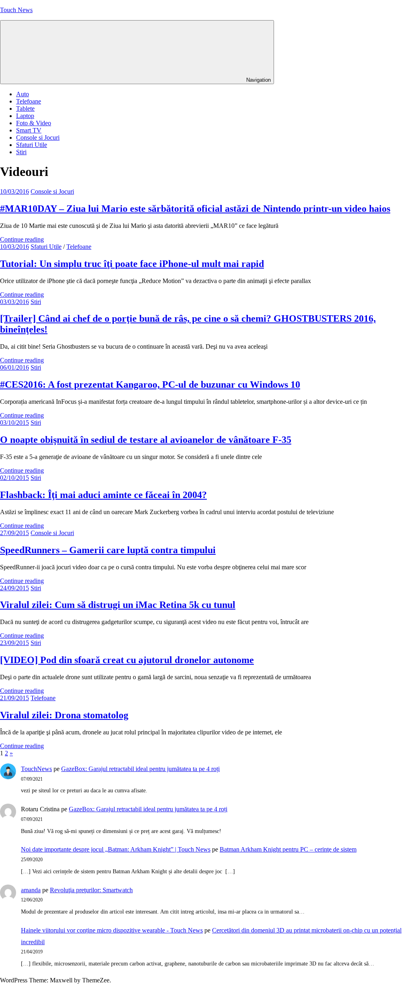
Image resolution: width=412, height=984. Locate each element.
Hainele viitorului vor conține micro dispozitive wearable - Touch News (112, 930)
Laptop (25, 115)
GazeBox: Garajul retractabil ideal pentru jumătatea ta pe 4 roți (140, 768)
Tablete (25, 108)
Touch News (16, 9)
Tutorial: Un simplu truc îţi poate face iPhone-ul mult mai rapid (132, 263)
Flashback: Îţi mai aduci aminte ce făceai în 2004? (103, 495)
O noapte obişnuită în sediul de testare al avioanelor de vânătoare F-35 (145, 439)
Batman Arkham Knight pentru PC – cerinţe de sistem (288, 849)
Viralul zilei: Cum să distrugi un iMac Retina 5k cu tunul (117, 604)
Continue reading (22, 239)
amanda (31, 890)
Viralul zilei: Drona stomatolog (64, 715)
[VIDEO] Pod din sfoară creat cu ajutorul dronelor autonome (127, 660)
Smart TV (28, 130)
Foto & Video (33, 123)
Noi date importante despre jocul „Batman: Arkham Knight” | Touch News (115, 849)
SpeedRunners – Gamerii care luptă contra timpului (108, 550)
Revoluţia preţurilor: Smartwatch (91, 890)
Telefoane (28, 101)
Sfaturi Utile (31, 144)
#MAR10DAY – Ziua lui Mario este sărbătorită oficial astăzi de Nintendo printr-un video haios (195, 208)
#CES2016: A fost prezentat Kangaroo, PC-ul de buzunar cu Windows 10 (150, 384)
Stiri (21, 152)
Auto (22, 94)
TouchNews (36, 768)
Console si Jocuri (38, 137)
